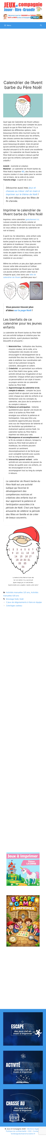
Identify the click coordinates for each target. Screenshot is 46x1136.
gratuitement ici (32, 219)
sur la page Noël (22, 310)
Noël (22, 599)
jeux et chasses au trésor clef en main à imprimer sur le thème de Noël (23, 191)
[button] (41, 25)
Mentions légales (33, 1129)
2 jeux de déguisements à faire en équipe (24, 602)
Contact (36, 1131)
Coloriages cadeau (14, 606)
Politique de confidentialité (16, 1131)
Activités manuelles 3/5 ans (18, 592)
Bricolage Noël (12, 599)
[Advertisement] (23, 56)
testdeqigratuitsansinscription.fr (23, 1134)
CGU (29, 1131)
